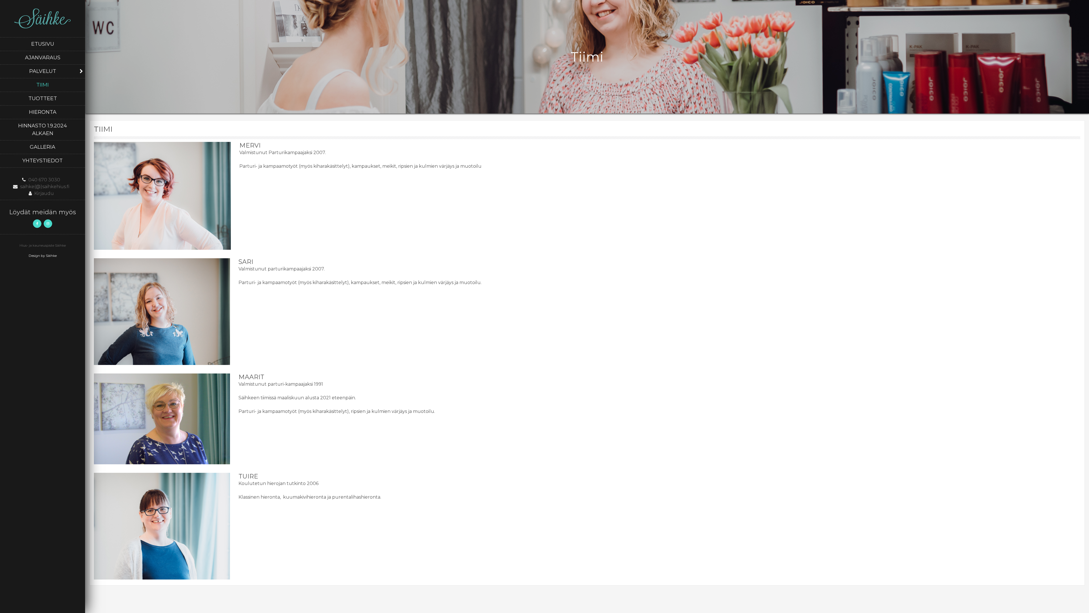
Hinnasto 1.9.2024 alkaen (42, 130)
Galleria (42, 147)
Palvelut (42, 71)
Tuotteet (42, 98)
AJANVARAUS (42, 57)
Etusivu (42, 44)
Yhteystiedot (42, 161)
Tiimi (42, 85)
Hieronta (42, 112)
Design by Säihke (43, 255)
